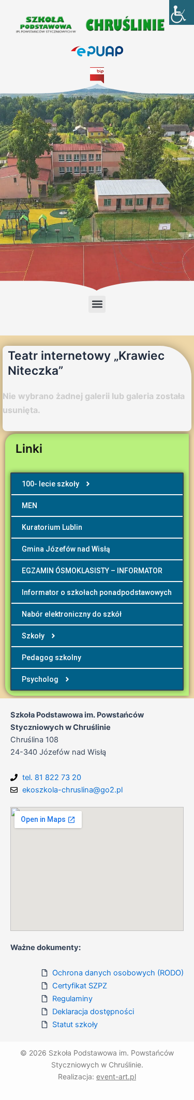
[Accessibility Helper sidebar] (181, 12)
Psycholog (40, 679)
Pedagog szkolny (51, 657)
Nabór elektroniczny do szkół (72, 614)
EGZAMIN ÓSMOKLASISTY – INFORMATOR (92, 571)
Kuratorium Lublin (52, 527)
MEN (29, 505)
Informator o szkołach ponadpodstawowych (97, 592)
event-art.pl (116, 1076)
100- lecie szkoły (50, 484)
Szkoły (33, 636)
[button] (97, 304)
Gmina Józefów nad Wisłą (66, 549)
